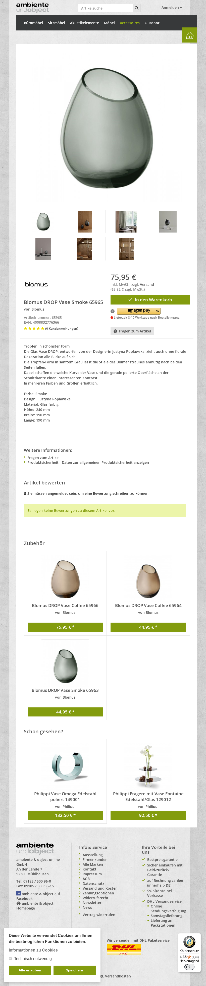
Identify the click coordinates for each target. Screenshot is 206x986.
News (87, 907)
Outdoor (152, 22)
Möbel (109, 22)
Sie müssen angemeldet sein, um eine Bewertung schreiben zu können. (88, 493)
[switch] (189, 967)
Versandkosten (118, 976)
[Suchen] (136, 8)
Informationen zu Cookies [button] (33, 950)
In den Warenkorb (153, 299)
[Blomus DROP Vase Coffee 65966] (65, 578)
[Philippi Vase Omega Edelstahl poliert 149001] (65, 767)
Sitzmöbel (56, 22)
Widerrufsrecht (96, 897)
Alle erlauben (30, 970)
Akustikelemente (84, 22)
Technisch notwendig (33, 959)
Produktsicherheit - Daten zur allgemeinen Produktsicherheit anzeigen (88, 462)
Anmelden (171, 7)
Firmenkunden (95, 859)
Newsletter (92, 902)
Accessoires (130, 22)
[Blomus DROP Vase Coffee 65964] (148, 578)
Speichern (74, 970)
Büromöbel (33, 22)
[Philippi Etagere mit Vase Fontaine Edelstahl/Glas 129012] (148, 767)
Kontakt (89, 869)
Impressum (92, 873)
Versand (147, 284)
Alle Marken (93, 864)
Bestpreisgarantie (162, 859)
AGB (86, 878)
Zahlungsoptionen (98, 893)
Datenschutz (93, 883)
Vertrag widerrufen (99, 914)
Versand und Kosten (100, 888)
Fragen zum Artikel (135, 331)
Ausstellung (93, 854)
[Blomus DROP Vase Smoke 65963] (65, 663)
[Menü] (198, 936)
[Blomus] (36, 284)
